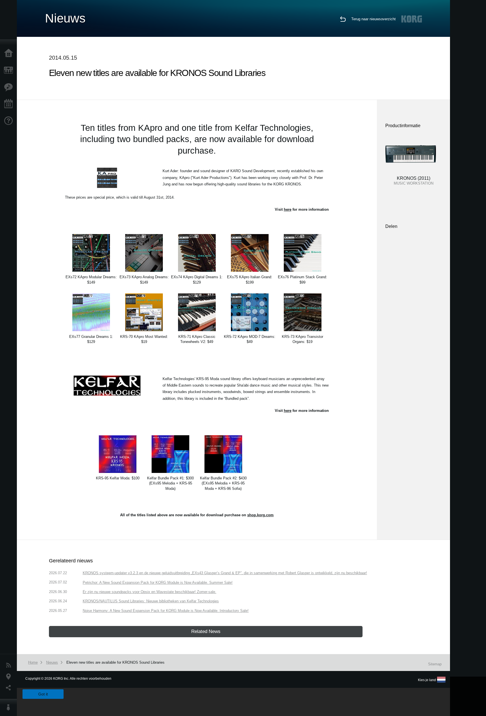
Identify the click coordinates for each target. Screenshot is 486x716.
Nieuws (10, 665)
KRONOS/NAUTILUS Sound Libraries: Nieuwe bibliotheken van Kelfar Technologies (151, 601)
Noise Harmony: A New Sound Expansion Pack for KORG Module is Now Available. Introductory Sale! (166, 611)
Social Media (10, 687)
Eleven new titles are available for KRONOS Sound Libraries (115, 662)
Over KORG (10, 707)
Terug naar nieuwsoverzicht (373, 19)
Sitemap (435, 664)
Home (10, 53)
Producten (10, 70)
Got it (43, 694)
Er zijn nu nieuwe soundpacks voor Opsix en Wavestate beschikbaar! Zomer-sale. (149, 592)
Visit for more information (302, 209)
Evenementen (10, 104)
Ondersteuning (10, 121)
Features (10, 87)
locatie (10, 676)
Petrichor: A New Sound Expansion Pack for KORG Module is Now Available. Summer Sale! (158, 582)
